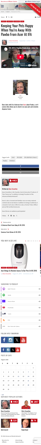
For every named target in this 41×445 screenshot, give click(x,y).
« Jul (2, 395)
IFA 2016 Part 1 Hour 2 (30, 157)
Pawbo (5, 161)
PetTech (12, 161)
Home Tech (9, 21)
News (15, 267)
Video (22, 21)
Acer (24, 104)
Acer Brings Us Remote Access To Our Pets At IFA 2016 (19, 270)
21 (28, 381)
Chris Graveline (25, 411)
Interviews (16, 21)
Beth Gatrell (4, 430)
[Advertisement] (20, 73)
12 (18, 376)
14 (28, 376)
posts (14, 180)
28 (28, 385)
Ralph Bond (24, 430)
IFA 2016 (19, 157)
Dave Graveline (7, 274)
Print (38, 17)
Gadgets (3, 21)
